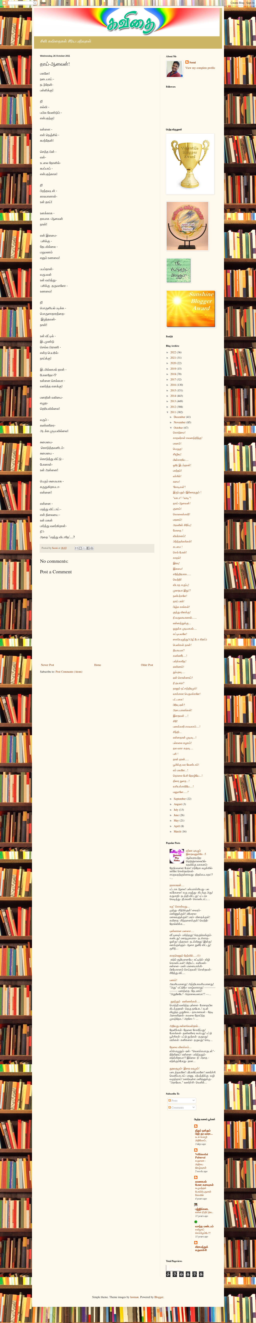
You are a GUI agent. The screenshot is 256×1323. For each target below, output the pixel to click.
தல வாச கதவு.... (183, 748)
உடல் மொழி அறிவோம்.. (201, 1138)
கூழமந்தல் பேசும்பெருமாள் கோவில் (203, 1191)
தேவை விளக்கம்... (180, 1047)
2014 (173, 396)
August (178, 804)
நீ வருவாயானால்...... (185, 617)
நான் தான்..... (181, 759)
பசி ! (175, 754)
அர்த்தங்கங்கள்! (182, 541)
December (180, 417)
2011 (173, 412)
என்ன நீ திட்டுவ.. (204, 1212)
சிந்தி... (177, 732)
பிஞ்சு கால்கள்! (181, 607)
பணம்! (173, 980)
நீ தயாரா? (178, 683)
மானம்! (177, 443)
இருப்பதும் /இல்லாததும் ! (187, 492)
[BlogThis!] (80, 548)
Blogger (158, 1297)
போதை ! (178, 530)
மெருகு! (177, 449)
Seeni (192, 62)
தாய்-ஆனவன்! (182, 503)
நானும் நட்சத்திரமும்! (185, 688)
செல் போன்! (180, 552)
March (178, 831)
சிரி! (175, 721)
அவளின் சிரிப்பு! (182, 525)
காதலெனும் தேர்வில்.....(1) (185, 955)
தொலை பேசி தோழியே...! (188, 775)
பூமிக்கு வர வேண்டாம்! (186, 764)
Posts (174, 1100)
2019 (173, 368)
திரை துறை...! (181, 781)
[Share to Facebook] (88, 548)
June (177, 815)
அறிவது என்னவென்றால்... (185, 1026)
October (179, 427)
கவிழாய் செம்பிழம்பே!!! (203, 1231)
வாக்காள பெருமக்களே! (187, 694)
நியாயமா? (178, 650)
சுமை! (176, 481)
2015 (173, 390)
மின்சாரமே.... (180, 460)
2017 (173, 379)
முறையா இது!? (182, 590)
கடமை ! (178, 547)
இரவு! (176, 563)
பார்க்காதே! (179, 661)
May (177, 820)
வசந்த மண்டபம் (204, 1226)
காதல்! (177, 558)
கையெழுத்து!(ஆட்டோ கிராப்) (190, 639)
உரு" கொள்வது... (180, 906)
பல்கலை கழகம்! (182, 743)
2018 (173, 374)
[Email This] (77, 548)
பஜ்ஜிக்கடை (202, 1209)
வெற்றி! (177, 579)
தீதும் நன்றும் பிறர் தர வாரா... (204, 1132)
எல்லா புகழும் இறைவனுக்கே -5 (196, 852)
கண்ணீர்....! (180, 656)
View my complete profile (200, 68)
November (180, 422)
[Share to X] (84, 548)
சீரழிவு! (177, 454)
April (177, 826)
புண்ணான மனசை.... (182, 931)
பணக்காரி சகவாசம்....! (186, 726)
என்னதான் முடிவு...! (184, 737)
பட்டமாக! (178, 699)
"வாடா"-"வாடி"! (182, 498)
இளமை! (178, 569)
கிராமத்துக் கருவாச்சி (201, 1248)
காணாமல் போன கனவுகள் (204, 1183)
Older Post (147, 665)
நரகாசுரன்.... (177, 885)
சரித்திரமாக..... (182, 574)
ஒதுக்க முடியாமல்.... (185, 628)
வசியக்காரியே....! (183, 786)
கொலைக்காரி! (181, 514)
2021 (173, 357)
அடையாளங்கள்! (182, 710)
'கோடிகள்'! (179, 487)
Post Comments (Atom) (69, 671)
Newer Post (47, 665)
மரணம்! (177, 519)
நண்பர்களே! (180, 596)
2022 (173, 352)
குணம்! (177, 508)
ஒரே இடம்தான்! (182, 465)
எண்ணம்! (178, 666)
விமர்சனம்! (179, 536)
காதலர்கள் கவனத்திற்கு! (187, 438)
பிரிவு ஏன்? (179, 705)
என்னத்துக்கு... (182, 623)
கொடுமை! (179, 432)
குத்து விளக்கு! (182, 612)
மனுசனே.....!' (181, 792)
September (180, 799)
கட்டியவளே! (180, 634)
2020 (173, 363)
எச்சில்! (177, 476)
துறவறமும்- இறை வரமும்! (185, 1068)
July (176, 810)
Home (97, 665)
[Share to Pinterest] (92, 548)
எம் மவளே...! (180, 770)
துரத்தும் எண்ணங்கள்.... (185, 1001)
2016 (173, 385)
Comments (177, 1107)
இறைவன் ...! (180, 716)
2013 (173, 401)
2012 (173, 407)
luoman (134, 1297)
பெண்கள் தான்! (182, 645)
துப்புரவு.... (179, 672)
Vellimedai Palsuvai (201, 1155)
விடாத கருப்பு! (181, 585)
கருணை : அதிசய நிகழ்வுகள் (200, 1164)
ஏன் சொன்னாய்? (183, 677)
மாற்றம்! (177, 470)
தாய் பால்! (178, 601)
